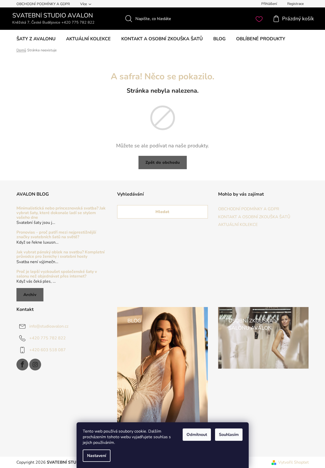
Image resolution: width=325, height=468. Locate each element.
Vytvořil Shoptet (293, 462)
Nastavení (96, 456)
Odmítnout (197, 434)
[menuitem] (36, 38)
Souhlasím (229, 434)
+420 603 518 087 (47, 350)
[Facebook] (22, 364)
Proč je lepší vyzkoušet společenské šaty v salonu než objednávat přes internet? (56, 274)
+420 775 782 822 (47, 338)
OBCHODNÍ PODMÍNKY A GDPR (43, 4)
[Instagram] (35, 364)
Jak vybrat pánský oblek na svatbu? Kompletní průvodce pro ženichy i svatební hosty (60, 254)
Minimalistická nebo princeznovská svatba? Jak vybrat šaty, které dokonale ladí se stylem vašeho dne (61, 213)
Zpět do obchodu (162, 162)
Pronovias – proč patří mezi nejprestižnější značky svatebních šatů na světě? (56, 234)
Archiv (29, 295)
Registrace (295, 3)
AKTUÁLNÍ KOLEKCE (238, 224)
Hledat (162, 212)
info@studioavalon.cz (48, 326)
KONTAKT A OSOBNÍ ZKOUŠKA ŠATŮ (254, 217)
